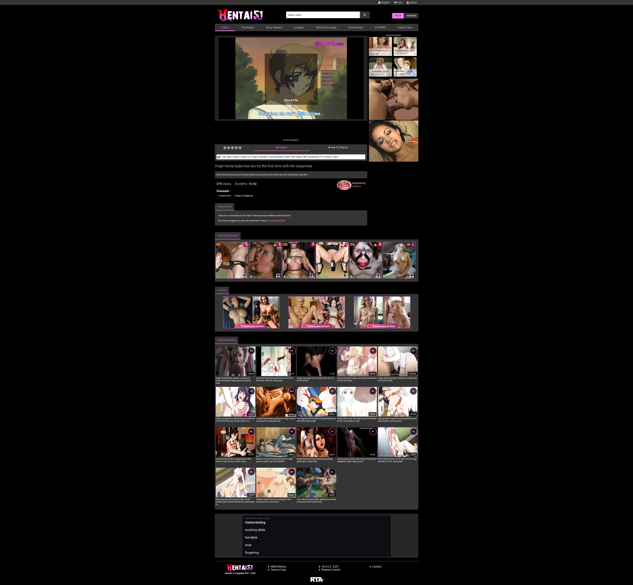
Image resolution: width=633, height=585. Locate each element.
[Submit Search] (365, 14)
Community (355, 27)
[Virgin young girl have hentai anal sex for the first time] (317, 375)
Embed (283, 147)
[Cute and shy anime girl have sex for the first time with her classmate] (276, 375)
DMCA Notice (278, 566)
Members (411, 16)
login (268, 221)
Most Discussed (326, 27)
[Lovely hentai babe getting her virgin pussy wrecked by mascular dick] (276, 416)
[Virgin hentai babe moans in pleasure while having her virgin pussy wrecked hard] (236, 375)
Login (399, 2)
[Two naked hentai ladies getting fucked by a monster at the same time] (316, 497)
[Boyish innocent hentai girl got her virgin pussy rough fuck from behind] (276, 456)
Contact (376, 566)
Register (385, 2)
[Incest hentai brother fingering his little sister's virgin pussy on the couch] (236, 456)
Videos (398, 16)
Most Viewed (274, 27)
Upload (413, 2)
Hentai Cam (405, 27)
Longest (299, 27)
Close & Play (291, 100)
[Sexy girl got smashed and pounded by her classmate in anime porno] (398, 416)
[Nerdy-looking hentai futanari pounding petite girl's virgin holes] (317, 456)
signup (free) (279, 221)
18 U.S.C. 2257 (330, 566)
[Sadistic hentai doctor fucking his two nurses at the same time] (276, 497)
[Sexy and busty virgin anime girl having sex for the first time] (357, 375)
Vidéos (225, 27)
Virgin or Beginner (244, 195)
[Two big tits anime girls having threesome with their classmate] (317, 416)
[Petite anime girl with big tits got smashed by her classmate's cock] (357, 416)
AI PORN (380, 27)
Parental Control (330, 569)
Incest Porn (225, 195)
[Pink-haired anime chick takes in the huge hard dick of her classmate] (398, 456)
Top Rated (247, 27)
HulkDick (356, 186)
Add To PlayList (339, 147)
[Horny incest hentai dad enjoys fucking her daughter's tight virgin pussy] (357, 456)
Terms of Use (278, 569)
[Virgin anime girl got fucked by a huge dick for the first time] (398, 375)
